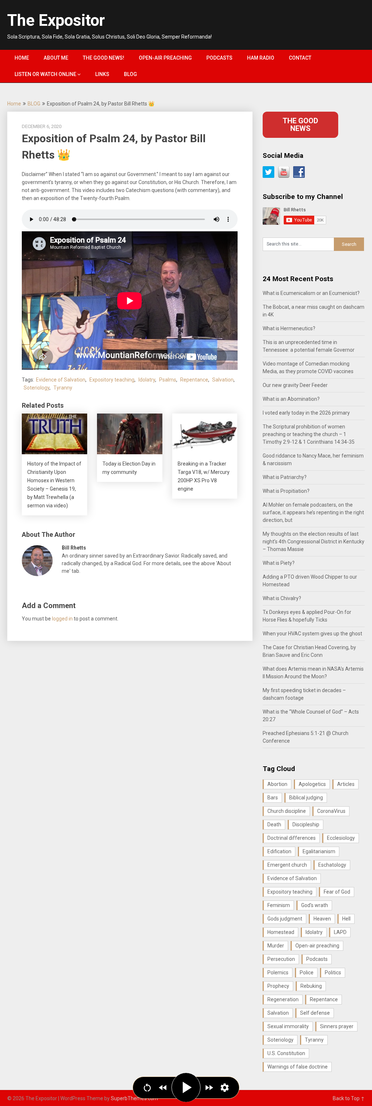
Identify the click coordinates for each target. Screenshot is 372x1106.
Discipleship (305, 824)
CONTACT (300, 58)
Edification (279, 851)
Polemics (277, 972)
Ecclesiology (341, 838)
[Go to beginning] (147, 1088)
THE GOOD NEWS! (103, 58)
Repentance (194, 380)
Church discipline (286, 811)
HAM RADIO (260, 58)
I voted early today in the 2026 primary (306, 413)
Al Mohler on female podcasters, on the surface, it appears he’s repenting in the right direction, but (313, 512)
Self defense (315, 1013)
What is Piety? (279, 563)
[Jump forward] (209, 1088)
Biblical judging (306, 797)
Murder (275, 946)
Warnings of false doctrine (297, 1067)
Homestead (280, 932)
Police (307, 972)
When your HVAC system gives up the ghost (312, 633)
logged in (62, 619)
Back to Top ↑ (349, 1098)
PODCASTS (219, 58)
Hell (346, 919)
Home (14, 104)
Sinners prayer (336, 1026)
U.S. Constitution (286, 1053)
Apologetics (312, 784)
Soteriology (36, 388)
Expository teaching (111, 380)
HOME (22, 58)
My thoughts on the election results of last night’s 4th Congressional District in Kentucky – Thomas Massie (313, 541)
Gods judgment (284, 919)
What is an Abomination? (291, 399)
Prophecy (278, 986)
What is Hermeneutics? (289, 328)
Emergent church (287, 865)
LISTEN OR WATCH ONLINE (45, 74)
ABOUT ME (56, 58)
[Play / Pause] (186, 1087)
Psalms (167, 380)
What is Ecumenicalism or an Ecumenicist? (311, 293)
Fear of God (337, 892)
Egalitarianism (319, 851)
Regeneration (283, 999)
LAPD (340, 932)
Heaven (322, 919)
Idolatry (146, 380)
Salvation (223, 380)
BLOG (130, 74)
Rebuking (311, 986)
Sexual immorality (288, 1026)
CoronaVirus (331, 811)
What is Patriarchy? (285, 477)
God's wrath (314, 905)
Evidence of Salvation (60, 380)
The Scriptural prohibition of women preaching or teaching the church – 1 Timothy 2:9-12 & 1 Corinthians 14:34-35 (309, 434)
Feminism (278, 905)
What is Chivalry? (282, 598)
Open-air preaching (317, 946)
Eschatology (332, 865)
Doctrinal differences (291, 838)
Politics (333, 972)
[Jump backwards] (163, 1088)
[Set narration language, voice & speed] (225, 1088)
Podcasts (317, 959)
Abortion (277, 784)
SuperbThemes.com (134, 1098)
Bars (272, 797)
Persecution (281, 959)
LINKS (102, 74)
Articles (346, 784)
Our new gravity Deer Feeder (295, 385)
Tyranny (62, 388)
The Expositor (56, 20)
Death (274, 824)
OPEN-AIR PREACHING (165, 58)
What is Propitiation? (286, 491)
